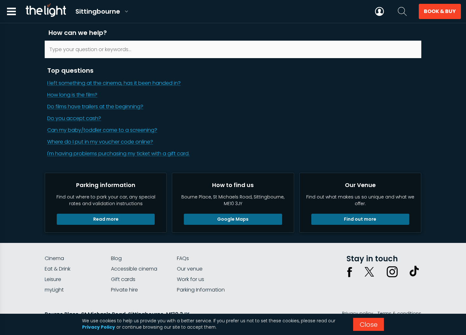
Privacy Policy (98, 327)
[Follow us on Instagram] (392, 271)
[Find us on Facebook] (349, 272)
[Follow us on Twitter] (369, 271)
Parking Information (201, 289)
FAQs (183, 258)
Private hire (124, 289)
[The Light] (45, 11)
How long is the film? (72, 94)
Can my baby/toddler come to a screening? (102, 130)
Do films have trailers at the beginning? (95, 106)
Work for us (190, 279)
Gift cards (123, 279)
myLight (54, 289)
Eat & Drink (57, 268)
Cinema (54, 258)
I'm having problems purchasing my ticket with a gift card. (118, 153)
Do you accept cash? (74, 118)
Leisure (53, 279)
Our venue (190, 268)
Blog (116, 258)
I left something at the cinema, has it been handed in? (114, 83)
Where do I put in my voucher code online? (100, 141)
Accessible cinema (134, 268)
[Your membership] (379, 11)
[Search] (402, 11)
